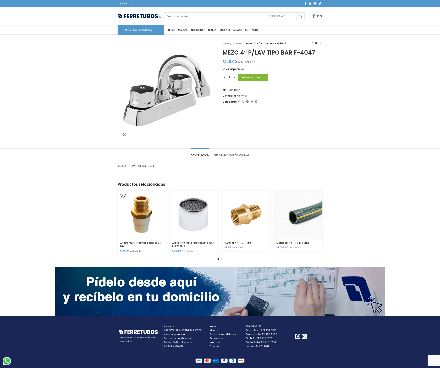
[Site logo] (139, 16)
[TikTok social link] (320, 3)
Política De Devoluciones (178, 342)
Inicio (226, 43)
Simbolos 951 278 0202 (259, 338)
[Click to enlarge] (124, 134)
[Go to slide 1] (218, 259)
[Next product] (320, 43)
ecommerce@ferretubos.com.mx (183, 329)
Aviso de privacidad (175, 334)
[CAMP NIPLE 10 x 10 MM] (246, 215)
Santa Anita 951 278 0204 (261, 342)
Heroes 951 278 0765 (258, 346)
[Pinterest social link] (247, 101)
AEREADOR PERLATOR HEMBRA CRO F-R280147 (193, 244)
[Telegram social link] (256, 101)
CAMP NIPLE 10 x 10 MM (237, 243)
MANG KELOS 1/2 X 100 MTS (292, 243)
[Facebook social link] (306, 3)
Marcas (214, 330)
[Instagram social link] (310, 3)
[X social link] (243, 101)
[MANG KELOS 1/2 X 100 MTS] (298, 215)
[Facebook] (297, 336)
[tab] (200, 153)
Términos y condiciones (177, 338)
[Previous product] (312, 43)
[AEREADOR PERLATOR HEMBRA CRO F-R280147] (194, 215)
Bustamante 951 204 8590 (261, 334)
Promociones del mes (223, 334)
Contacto (215, 346)
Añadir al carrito (253, 77)
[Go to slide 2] (222, 259)
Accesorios (216, 338)
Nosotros (215, 342)
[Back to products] (316, 43)
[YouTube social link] (315, 3)
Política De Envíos (173, 345)
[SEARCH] (301, 16)
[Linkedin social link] (252, 101)
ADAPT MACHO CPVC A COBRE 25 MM (140, 244)
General (237, 43)
